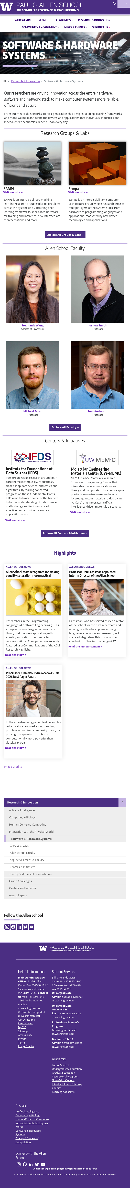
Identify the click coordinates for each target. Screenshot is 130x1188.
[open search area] (114, 4)
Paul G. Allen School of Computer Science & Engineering (5, 79)
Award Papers (18, 895)
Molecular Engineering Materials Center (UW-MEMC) (96, 471)
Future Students (61, 1065)
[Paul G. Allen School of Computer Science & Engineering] (59, 5)
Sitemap (23, 1031)
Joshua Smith (98, 325)
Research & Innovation (25, 81)
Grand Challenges (20, 881)
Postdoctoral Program (65, 1076)
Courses (56, 1088)
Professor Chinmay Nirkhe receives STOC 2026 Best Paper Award (32, 675)
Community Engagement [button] (39, 27)
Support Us (101, 27)
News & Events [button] (74, 27)
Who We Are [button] (23, 20)
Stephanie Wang (32, 325)
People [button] (43, 20)
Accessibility (25, 1035)
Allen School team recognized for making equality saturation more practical (32, 574)
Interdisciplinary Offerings (67, 1084)
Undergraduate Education (67, 1069)
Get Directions (26, 1019)
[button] (15, 654)
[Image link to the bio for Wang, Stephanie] (32, 289)
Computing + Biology (22, 817)
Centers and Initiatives (23, 888)
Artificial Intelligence (22, 810)
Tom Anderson (97, 411)
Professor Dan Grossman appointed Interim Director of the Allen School (92, 574)
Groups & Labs (19, 845)
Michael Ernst (32, 411)
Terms (21, 1042)
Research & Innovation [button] (94, 20)
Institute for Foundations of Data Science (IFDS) (29, 470)
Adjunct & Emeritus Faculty (27, 860)
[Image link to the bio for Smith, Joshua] (97, 289)
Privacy (22, 1038)
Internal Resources (123, 4)
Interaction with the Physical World (31, 832)
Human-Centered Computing (27, 824)
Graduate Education (63, 1072)
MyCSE (22, 1027)
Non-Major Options (63, 1080)
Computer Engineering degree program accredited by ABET (65, 1168)
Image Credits (13, 767)
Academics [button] (63, 20)
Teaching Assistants (63, 1091)
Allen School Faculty (22, 853)
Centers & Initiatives (22, 867)
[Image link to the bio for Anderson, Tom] (97, 375)
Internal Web (25, 1023)
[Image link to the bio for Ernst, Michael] (32, 375)
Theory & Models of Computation (30, 874)
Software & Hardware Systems (31, 839)
